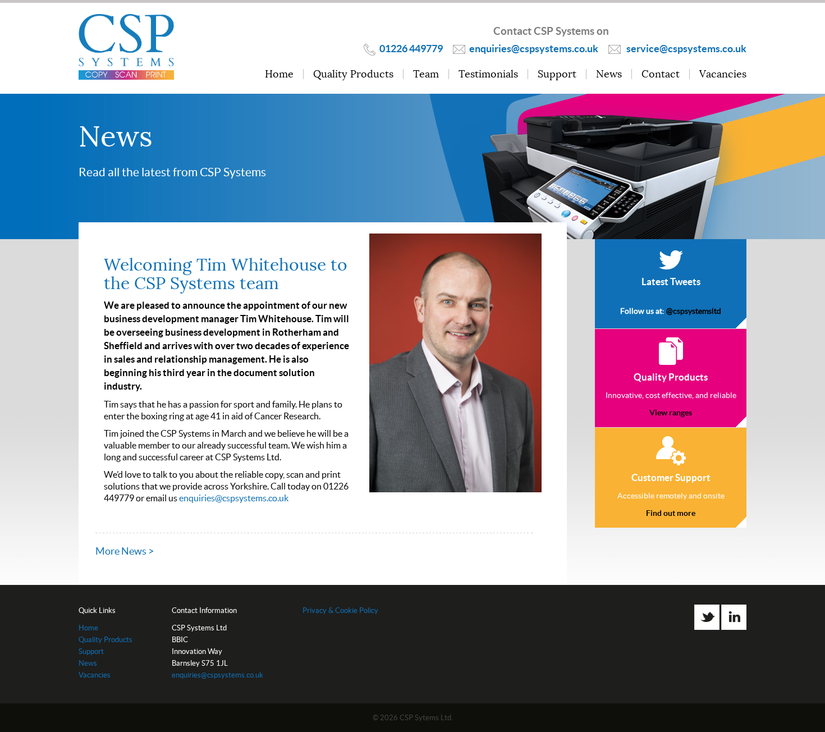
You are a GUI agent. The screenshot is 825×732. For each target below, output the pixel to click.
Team (426, 74)
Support (557, 74)
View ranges (670, 412)
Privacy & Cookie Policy (340, 610)
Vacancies (722, 74)
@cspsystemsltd (693, 310)
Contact (660, 74)
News (609, 74)
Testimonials (488, 74)
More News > (124, 551)
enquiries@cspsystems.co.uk (233, 498)
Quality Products (353, 74)
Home (279, 74)
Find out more (670, 513)
